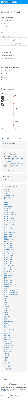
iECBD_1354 (8, 228)
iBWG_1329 (7, 199)
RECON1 (4, 26)
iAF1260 (6, 189)
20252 (21, 158)
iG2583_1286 (8, 285)
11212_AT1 (4, 80)
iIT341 (6, 296)
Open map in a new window (8, 128)
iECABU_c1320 (9, 224)
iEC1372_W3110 (9, 220)
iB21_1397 (7, 197)
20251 (17, 158)
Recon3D (7, 367)
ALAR (6, 146)
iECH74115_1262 (9, 242)
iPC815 (6, 324)
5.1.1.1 (13, 167)
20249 (9, 158)
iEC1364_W (7, 216)
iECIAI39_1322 (8, 248)
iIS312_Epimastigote (10, 292)
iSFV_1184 (7, 337)
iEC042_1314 (8, 209)
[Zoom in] (2, 97)
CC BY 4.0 (18, 170)
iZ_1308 (6, 363)
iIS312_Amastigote (10, 291)
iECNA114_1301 (9, 250)
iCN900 (6, 205)
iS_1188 (6, 326)
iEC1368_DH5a (9, 218)
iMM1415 (7, 316)
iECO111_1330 (9, 253)
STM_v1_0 (7, 369)
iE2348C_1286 (8, 207)
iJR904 (6, 308)
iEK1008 (6, 279)
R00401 (15, 156)
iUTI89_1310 (8, 349)
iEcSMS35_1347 (9, 271)
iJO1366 (6, 306)
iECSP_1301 (8, 273)
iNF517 (6, 318)
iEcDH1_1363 (8, 234)
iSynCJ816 (7, 343)
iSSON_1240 (8, 341)
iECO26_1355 (8, 255)
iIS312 (6, 289)
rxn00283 (15, 165)
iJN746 (6, 304)
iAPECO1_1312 (9, 195)
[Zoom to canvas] (2, 104)
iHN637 (6, 287)
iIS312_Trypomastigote (11, 294)
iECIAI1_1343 (8, 246)
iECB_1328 (7, 226)
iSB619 (6, 328)
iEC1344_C (7, 211)
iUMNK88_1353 (9, 347)
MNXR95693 (7, 161)
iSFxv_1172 (7, 339)
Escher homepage (21, 128)
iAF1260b (7, 191)
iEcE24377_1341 (9, 238)
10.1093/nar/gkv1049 (8, 390)
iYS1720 (6, 359)
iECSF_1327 (8, 269)
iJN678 (6, 302)
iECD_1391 (7, 230)
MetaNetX (12, 170)
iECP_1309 (7, 261)
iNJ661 (6, 320)
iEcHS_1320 (8, 244)
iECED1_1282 (8, 240)
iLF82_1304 (7, 310)
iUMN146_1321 (9, 345)
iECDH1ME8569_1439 (11, 236)
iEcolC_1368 (8, 259)
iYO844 (6, 357)
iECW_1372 (7, 277)
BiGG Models (9, 2)
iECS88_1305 (8, 265)
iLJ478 (6, 312)
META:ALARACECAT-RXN (16, 163)
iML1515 (6, 314)
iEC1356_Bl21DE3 (10, 214)
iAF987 (6, 193)
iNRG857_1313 (9, 322)
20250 (13, 158)
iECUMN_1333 (8, 275)
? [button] (13, 88)
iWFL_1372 (7, 351)
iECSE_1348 (8, 267)
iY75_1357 (7, 353)
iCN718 (6, 203)
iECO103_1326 (9, 252)
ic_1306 (6, 201)
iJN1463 (6, 300)
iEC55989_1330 (9, 222)
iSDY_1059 (7, 333)
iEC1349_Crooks (9, 212)
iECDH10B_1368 (9, 232)
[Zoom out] (2, 100)
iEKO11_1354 (8, 281)
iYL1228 (6, 355)
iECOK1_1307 (8, 257)
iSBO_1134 (7, 332)
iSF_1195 (7, 335)
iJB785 (6, 298)
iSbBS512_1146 (9, 330)
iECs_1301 (7, 263)
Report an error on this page (12, 138)
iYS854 (6, 361)
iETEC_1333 (8, 283)
